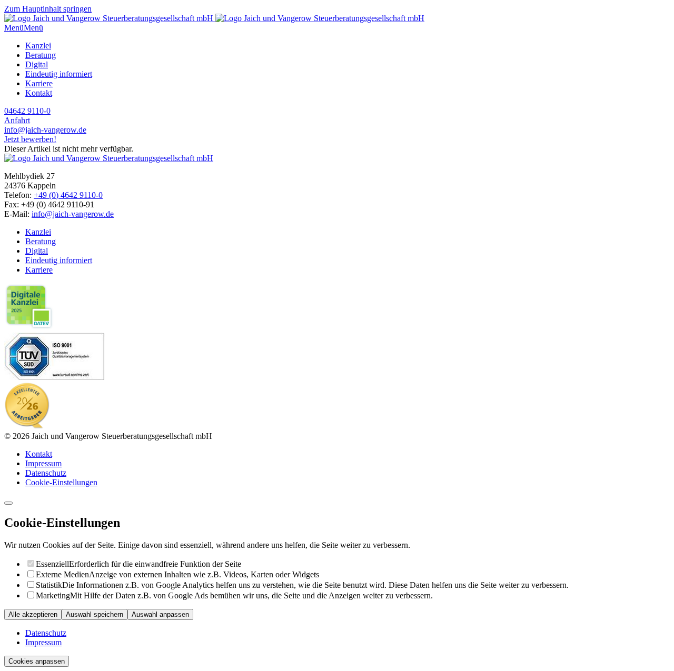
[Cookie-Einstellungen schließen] (8, 503)
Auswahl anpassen (160, 614)
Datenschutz (45, 472)
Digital (36, 64)
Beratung (40, 55)
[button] (14, 27)
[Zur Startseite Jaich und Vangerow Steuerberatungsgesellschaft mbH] (214, 18)
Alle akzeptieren (32, 614)
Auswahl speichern (94, 614)
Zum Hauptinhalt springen (48, 8)
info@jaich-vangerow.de (73, 213)
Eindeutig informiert (58, 73)
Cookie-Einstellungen (61, 482)
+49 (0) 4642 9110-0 (68, 195)
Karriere (39, 83)
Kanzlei (38, 45)
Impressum (43, 463)
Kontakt (38, 92)
